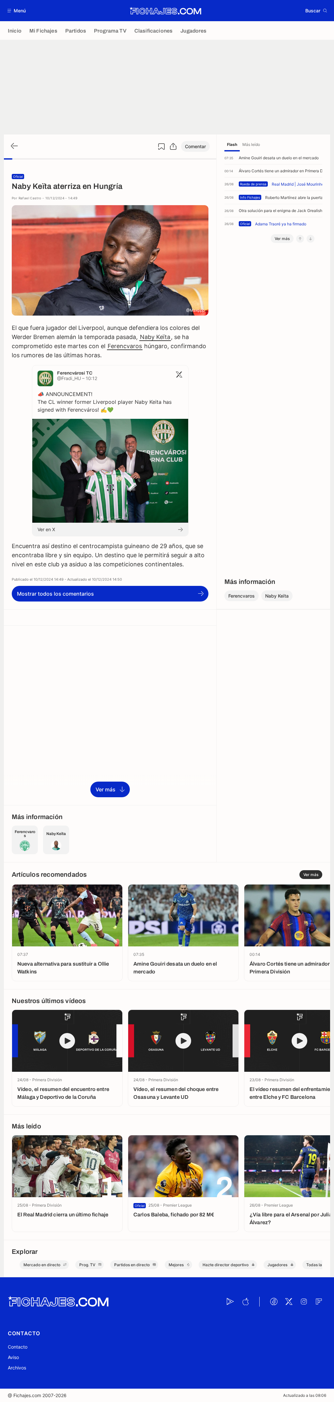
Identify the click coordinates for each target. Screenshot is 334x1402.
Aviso (13, 1357)
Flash (232, 144)
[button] (17, 10)
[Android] (230, 1302)
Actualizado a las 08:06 (304, 1395)
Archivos (17, 1367)
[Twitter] (289, 1302)
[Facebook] (274, 1302)
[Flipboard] (319, 1302)
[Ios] (245, 1302)
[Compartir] (173, 146)
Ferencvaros (125, 346)
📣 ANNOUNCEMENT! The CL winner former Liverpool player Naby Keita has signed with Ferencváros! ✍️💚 (105, 402)
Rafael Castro (30, 198)
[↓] (310, 239)
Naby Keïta (155, 336)
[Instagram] (304, 1302)
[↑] (300, 239)
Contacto (17, 1347)
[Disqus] (110, 714)
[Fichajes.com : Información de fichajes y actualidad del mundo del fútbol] (165, 11)
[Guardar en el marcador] (161, 146)
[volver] (13, 146)
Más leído (251, 144)
